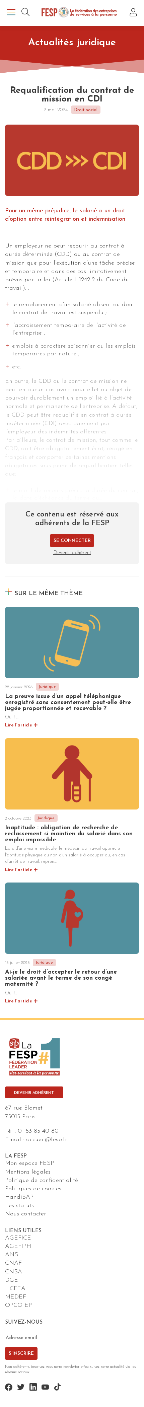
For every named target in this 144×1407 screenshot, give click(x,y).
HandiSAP (19, 1197)
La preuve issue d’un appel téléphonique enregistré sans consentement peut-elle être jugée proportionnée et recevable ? (68, 703)
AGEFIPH (18, 1247)
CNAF (13, 1263)
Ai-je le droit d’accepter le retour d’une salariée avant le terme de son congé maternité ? (61, 978)
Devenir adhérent (72, 552)
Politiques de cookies (33, 1189)
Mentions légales (28, 1172)
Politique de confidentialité (41, 1181)
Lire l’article (18, 725)
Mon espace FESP (29, 1163)
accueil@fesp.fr (46, 1140)
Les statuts (19, 1206)
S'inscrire (21, 1353)
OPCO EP (18, 1306)
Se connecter (72, 540)
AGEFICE (18, 1238)
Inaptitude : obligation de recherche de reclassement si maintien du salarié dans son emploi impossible (69, 834)
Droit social (85, 110)
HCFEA (15, 1289)
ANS (11, 1255)
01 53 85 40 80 (38, 1131)
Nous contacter (25, 1214)
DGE (11, 1280)
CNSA (13, 1272)
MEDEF (15, 1297)
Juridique (47, 687)
